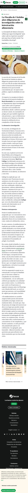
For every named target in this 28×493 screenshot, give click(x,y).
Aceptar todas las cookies (8, 490)
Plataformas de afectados (14, 444)
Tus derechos (14, 453)
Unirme (15, 2)
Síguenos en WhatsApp (7, 50)
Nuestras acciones (14, 418)
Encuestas (14, 447)
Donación (22, 2)
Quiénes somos (14, 466)
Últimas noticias (14, 415)
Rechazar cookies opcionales (9, 485)
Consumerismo (14, 422)
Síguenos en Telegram (19, 50)
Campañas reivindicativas (14, 442)
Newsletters (14, 425)
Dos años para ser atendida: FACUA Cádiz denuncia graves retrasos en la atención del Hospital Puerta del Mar (13, 370)
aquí (2, 480)
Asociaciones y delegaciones (14, 468)
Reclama (14, 455)
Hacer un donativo (14, 407)
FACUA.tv (14, 420)
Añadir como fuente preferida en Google (11, 48)
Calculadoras (14, 458)
